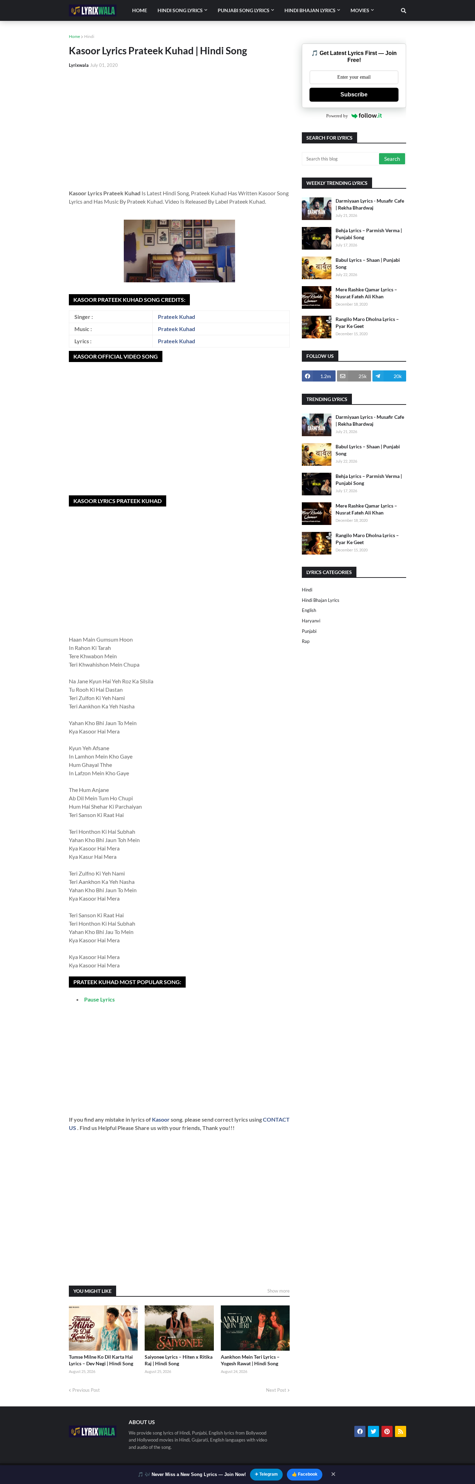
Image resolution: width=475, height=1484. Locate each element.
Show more (278, 1291)
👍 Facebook (304, 1474)
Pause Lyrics (99, 999)
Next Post (276, 1390)
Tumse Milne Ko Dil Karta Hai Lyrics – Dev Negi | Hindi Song (101, 1360)
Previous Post (86, 1390)
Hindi (89, 36)
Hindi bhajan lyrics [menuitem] (310, 10)
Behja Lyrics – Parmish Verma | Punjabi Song (369, 233)
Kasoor (161, 1119)
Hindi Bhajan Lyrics (320, 600)
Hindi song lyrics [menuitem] (180, 10)
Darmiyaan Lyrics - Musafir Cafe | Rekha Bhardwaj (370, 204)
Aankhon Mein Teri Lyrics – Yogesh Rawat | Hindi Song (250, 1360)
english (309, 610)
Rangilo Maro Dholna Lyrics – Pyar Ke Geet (367, 322)
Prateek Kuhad (176, 316)
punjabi (309, 631)
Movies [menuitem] (360, 10)
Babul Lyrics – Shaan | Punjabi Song (368, 263)
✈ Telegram (266, 1474)
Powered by (337, 115)
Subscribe (354, 94)
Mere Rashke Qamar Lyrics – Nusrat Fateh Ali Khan (366, 292)
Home (74, 36)
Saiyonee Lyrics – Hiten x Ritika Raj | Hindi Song (178, 1360)
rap (305, 641)
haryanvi (311, 620)
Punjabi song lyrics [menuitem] (243, 10)
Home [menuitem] (139, 10)
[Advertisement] (179, 126)
